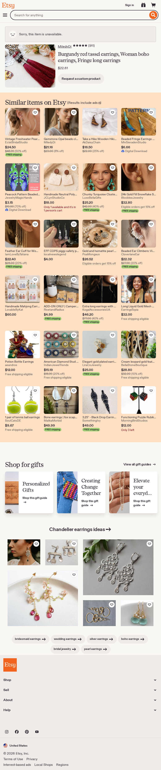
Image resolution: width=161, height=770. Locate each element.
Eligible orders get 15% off (138, 206)
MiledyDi (64, 46)
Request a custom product (81, 79)
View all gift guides (137, 464)
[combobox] (79, 15)
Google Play (49, 722)
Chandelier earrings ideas (77, 529)
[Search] (153, 15)
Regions (62, 765)
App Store (17, 722)
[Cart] (153, 5)
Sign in (129, 5)
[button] (15, 745)
